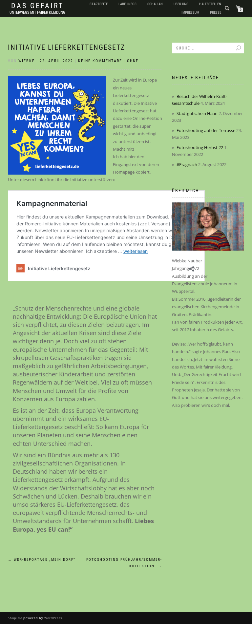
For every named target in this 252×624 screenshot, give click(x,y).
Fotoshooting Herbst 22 (200, 147)
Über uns (181, 4)
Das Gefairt (37, 6)
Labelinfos (127, 4)
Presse (215, 12)
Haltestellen (210, 4)
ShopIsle (15, 618)
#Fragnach (187, 164)
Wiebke (26, 61)
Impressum (190, 12)
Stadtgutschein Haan (197, 113)
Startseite (99, 4)
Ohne (132, 61)
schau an (155, 4)
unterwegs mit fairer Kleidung (37, 12)
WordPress (52, 618)
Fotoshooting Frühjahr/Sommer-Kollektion (124, 563)
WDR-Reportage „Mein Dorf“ (41, 560)
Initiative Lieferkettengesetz (66, 47)
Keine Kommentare (100, 61)
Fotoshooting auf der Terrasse (206, 130)
